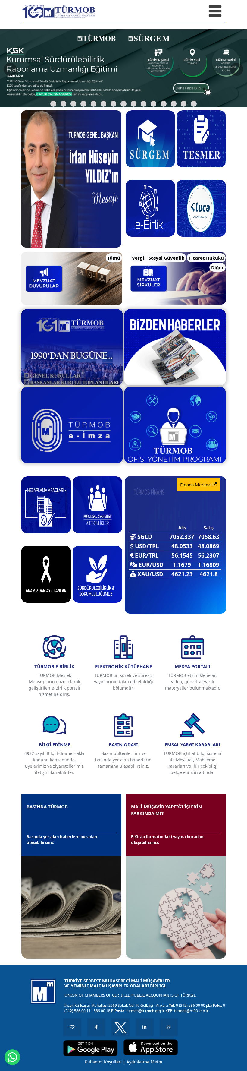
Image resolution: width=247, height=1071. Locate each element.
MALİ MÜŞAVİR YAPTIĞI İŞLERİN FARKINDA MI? (166, 810)
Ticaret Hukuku (206, 258)
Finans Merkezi (196, 485)
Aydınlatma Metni (144, 1062)
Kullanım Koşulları (103, 1062)
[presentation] (10, 69)
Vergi (138, 258)
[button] (53, 103)
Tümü (113, 258)
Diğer (217, 267)
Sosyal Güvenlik (166, 258)
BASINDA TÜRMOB (47, 807)
